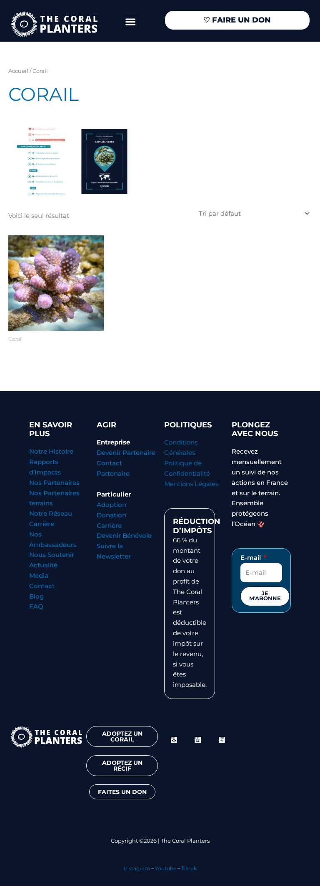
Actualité (43, 565)
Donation (111, 515)
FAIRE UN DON (237, 20)
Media (38, 575)
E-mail (251, 558)
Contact (42, 586)
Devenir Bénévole (124, 535)
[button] (130, 22)
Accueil (18, 70)
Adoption (111, 505)
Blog (36, 596)
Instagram (137, 868)
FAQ (36, 606)
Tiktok (189, 868)
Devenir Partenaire (126, 453)
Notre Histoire (51, 451)
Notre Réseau (50, 513)
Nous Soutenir (51, 555)
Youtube (165, 868)
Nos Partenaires (54, 483)
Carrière (41, 524)
